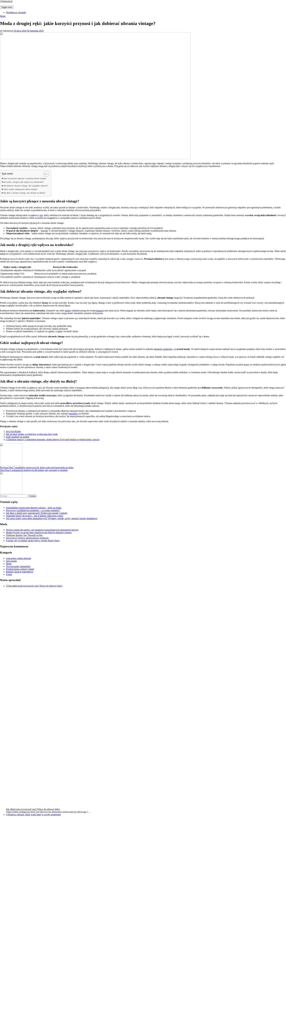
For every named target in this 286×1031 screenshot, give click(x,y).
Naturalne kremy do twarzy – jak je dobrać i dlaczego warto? (34, 515)
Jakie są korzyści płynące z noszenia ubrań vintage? (24, 178)
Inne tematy (11, 561)
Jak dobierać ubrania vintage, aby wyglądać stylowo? (25, 185)
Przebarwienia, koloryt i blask (20, 569)
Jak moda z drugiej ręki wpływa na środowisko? (23, 182)
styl (41, 215)
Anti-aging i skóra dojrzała (18, 558)
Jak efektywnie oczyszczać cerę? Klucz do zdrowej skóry (33, 809)
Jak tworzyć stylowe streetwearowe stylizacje (27, 538)
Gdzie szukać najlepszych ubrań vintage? (20, 189)
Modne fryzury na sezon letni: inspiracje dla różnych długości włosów (39, 532)
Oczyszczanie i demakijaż (18, 566)
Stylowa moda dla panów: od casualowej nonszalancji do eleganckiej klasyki (42, 530)
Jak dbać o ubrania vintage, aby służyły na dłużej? (24, 193)
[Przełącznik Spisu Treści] (44, 174)
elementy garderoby (163, 349)
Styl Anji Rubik (13, 431)
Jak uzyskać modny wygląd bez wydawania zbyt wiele (32, 434)
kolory (68, 310)
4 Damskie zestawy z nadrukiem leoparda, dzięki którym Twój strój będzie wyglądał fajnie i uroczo (52, 439)
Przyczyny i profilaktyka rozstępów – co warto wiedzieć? (33, 510)
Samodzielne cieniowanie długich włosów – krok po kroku (33, 507)
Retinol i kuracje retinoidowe (19, 571)
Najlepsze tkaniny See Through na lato (24, 535)
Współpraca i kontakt (16, 12)
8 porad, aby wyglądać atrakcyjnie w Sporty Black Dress (33, 540)
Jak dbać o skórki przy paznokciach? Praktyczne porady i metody (36, 513)
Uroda (9, 574)
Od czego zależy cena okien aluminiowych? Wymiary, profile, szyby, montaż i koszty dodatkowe (51, 518)
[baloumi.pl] (6, 1)
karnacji (100, 310)
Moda (3, 16)
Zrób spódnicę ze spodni (17, 437)
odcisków (73, 413)
